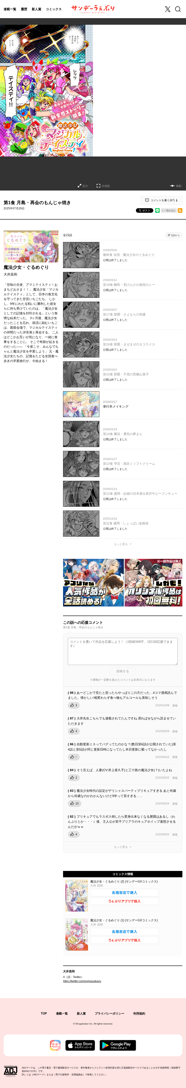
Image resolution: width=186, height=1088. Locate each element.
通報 (175, 705)
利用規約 (139, 1013)
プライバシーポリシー (109, 1013)
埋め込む (171, 210)
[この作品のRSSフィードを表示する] (180, 210)
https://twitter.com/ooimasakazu (82, 981)
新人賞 (36, 9)
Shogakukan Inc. (84, 1023)
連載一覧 (10, 9)
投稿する (122, 671)
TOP (44, 1013)
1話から (175, 235)
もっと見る (121, 544)
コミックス (54, 9)
